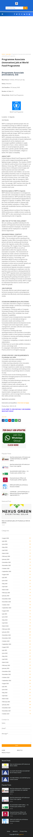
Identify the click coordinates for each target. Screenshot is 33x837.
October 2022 (16, 677)
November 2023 (16, 638)
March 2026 (16, 553)
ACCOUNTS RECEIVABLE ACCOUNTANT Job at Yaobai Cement (20, 771)
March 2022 (16, 698)
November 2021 (16, 711)
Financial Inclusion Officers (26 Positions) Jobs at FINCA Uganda (18, 479)
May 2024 (16, 620)
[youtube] (29, 14)
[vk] (24, 14)
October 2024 (16, 605)
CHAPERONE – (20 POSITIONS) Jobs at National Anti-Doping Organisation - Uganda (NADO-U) (19, 493)
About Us (15, 831)
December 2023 (16, 635)
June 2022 (16, 689)
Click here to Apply (23, 403)
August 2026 (16, 538)
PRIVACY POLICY (6, 752)
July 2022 (16, 686)
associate (8, 54)
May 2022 (16, 692)
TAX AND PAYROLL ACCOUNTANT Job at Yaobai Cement (20, 778)
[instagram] (19, 14)
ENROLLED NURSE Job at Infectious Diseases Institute (19, 485)
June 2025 (16, 580)
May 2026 (16, 547)
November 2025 (16, 565)
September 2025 (16, 571)
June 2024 (16, 617)
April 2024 (16, 623)
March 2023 (16, 662)
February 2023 (16, 665)
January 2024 (16, 632)
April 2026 (16, 550)
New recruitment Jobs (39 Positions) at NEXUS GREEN (16, 522)
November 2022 (16, 674)
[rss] (27, 14)
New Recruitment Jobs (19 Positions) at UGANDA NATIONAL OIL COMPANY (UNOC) (20, 458)
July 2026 (16, 541)
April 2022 (16, 695)
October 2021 (16, 714)
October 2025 (16, 568)
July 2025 (16, 577)
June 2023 (16, 653)
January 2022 (16, 704)
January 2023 (16, 668)
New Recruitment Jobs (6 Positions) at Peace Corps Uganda (19, 465)
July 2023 (16, 650)
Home (3, 54)
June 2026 (16, 544)
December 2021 (16, 708)
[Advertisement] (16, 36)
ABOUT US (19, 750)
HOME (3, 750)
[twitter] (17, 14)
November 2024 (16, 601)
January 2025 (16, 595)
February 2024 (16, 629)
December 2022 (16, 671)
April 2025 (16, 586)
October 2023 (16, 641)
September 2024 (16, 608)
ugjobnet (21, 834)
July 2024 (16, 614)
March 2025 (16, 589)
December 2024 (16, 599)
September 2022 (16, 680)
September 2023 (16, 644)
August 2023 (16, 647)
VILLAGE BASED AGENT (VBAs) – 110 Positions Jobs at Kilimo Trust (19, 472)
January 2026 (16, 559)
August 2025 (16, 574)
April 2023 (16, 659)
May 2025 (16, 583)
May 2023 (16, 656)
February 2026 (16, 556)
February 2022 (16, 701)
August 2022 (16, 683)
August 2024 (16, 611)
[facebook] (14, 14)
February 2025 (16, 592)
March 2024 (16, 626)
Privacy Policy (23, 831)
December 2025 (16, 562)
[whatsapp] (22, 14)
